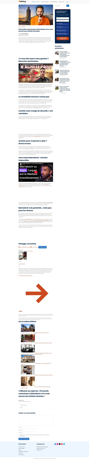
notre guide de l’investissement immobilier (41, 220)
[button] (69, 1)
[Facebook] (21, 311)
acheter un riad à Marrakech (27, 219)
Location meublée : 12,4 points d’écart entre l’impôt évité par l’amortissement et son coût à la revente (65, 54)
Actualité (23, 26)
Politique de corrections (40, 448)
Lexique (67, 1)
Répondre (21, 407)
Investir (38, 1)
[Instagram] (20, 311)
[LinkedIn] (19, 311)
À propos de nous (22, 446)
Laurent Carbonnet (24, 33)
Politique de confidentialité (23, 451)
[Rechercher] (67, 6)
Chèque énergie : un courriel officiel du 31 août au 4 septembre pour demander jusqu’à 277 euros (65, 63)
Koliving (37, 458)
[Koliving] (22, 1)
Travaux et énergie (53, 1)
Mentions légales (22, 448)
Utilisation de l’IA (39, 450)
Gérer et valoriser (44, 1)
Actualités (34, 1)
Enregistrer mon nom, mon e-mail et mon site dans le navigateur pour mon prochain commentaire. (34, 435)
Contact (20, 450)
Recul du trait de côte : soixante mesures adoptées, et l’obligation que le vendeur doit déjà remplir (65, 89)
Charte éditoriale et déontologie (42, 446)
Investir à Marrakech (36, 136)
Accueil (20, 26)
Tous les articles (21, 454)
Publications (61, 1)
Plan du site (21, 453)
